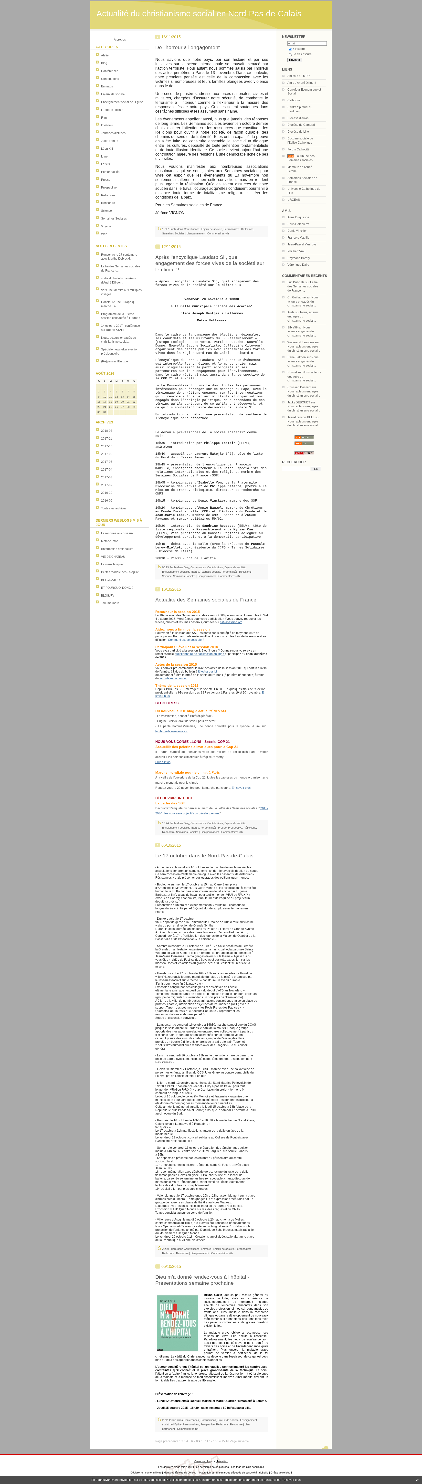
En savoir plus (291, 1480)
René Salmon (296, 357)
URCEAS (293, 199)
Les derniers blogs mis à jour (175, 1466)
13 (215, 1441)
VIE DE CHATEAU (113, 556)
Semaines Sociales (114, 218)
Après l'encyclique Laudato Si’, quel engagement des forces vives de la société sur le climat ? (209, 263)
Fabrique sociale (112, 110)
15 (223, 1441)
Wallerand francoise (300, 342)
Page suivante (239, 1441)
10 (202, 1441)
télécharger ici (207, 671)
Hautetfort (222, 1461)
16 (227, 1441)
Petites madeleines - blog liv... (120, 572)
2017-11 (106, 438)
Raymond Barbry (298, 258)
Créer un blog (202, 1461)
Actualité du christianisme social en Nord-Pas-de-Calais (198, 13)
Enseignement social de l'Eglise (122, 102)
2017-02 (106, 485)
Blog (104, 63)
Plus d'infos (162, 762)
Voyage (106, 226)
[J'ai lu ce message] (417, 1480)
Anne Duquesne (298, 217)
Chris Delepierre (298, 224)
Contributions (110, 79)
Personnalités (110, 172)
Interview (107, 125)
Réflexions (108, 195)
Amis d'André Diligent (301, 82)
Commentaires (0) (218, 233)
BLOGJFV (107, 595)
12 (210, 1441)
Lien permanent (196, 233)
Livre (104, 156)
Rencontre (108, 203)
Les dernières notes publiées (212, 1466)
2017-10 (106, 446)
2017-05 (106, 461)
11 (206, 1441)
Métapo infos (109, 541)
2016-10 (106, 493)
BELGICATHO (110, 580)
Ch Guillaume (296, 297)
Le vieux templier (112, 564)
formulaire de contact (173, 678)
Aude (291, 312)
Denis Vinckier (297, 230)
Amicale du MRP (298, 76)
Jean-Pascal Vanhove (301, 244)
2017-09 (106, 454)
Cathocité (293, 100)
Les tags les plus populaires (247, 1466)
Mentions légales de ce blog (180, 1472)
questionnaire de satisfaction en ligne (200, 654)
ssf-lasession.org (231, 622)
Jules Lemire (109, 141)
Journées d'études (113, 133)
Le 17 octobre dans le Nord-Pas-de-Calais (204, 855)
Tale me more (110, 603)
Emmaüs (107, 86)
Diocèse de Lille (298, 131)
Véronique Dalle (298, 264)
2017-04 (106, 469)
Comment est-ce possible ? (186, 640)
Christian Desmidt (299, 387)
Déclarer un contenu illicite (145, 1472)
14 (219, 1441)
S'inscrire (299, 49)
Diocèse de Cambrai (301, 124)
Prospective (109, 187)
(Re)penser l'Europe (114, 361)
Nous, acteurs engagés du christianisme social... (303, 301)
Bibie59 (292, 327)
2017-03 (106, 477)
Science (106, 210)
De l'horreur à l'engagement (187, 47)
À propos (120, 39)
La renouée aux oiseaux (117, 533)
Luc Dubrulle (296, 282)
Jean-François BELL (301, 417)
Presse (105, 179)
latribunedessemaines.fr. (171, 731)
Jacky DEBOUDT (298, 402)
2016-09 (106, 500)
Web (104, 234)
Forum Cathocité (298, 149)
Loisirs (105, 164)
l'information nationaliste (117, 549)
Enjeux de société (113, 94)
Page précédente (166, 1441)
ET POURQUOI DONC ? (117, 587)
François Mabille (298, 237)
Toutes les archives (114, 508)
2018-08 (106, 430)
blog (287, 1472)
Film (104, 117)
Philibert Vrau (296, 251)
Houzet (292, 372)
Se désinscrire (302, 54)
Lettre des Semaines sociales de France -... (302, 286)
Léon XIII (107, 148)
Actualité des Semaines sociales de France (205, 599)
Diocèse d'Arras (297, 118)
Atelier (105, 55)
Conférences (109, 71)
